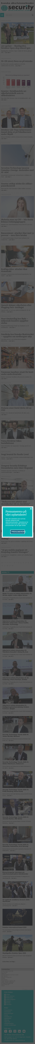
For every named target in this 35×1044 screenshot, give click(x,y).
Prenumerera (18, 532)
